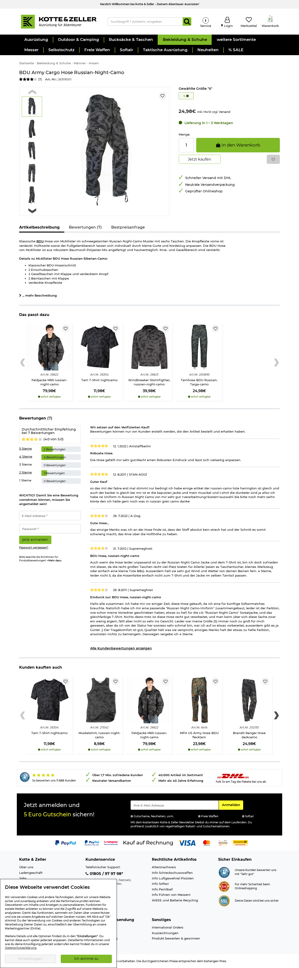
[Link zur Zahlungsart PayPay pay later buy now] (92, 842)
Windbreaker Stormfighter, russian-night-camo (149, 382)
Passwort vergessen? (33, 547)
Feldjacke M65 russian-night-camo (49, 382)
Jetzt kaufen (199, 159)
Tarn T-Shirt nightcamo (99, 380)
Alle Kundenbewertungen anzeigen (121, 648)
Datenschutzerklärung (20, 948)
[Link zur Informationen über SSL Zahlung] (224, 900)
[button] (36, 40)
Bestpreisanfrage (128, 227)
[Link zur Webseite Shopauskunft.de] (224, 872)
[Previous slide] (32, 92)
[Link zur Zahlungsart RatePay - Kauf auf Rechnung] (111, 842)
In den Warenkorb (240, 145)
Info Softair (160, 884)
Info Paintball (162, 889)
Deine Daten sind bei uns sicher (257, 900)
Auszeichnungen (165, 933)
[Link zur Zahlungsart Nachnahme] (240, 842)
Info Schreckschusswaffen (172, 873)
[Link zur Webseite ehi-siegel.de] (224, 886)
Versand (224, 112)
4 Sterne (25, 456)
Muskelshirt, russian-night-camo (99, 735)
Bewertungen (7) (85, 227)
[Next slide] (32, 210)
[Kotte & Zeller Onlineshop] (58, 21)
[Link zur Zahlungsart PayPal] (65, 842)
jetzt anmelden (35, 540)
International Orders (167, 927)
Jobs (22, 878)
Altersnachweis (164, 867)
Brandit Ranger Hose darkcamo (249, 735)
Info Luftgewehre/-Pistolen (173, 878)
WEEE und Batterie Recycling (175, 900)
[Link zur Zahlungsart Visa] (187, 842)
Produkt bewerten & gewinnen (176, 938)
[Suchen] (187, 21)
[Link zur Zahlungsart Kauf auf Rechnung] (148, 842)
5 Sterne (25, 448)
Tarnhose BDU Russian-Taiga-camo (199, 382)
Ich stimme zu (86, 959)
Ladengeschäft (31, 873)
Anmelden (232, 805)
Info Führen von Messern (171, 894)
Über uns (26, 867)
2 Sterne (25, 472)
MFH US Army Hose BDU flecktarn (199, 735)
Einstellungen (30, 959)
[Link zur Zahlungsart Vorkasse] (223, 842)
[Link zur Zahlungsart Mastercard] (206, 842)
